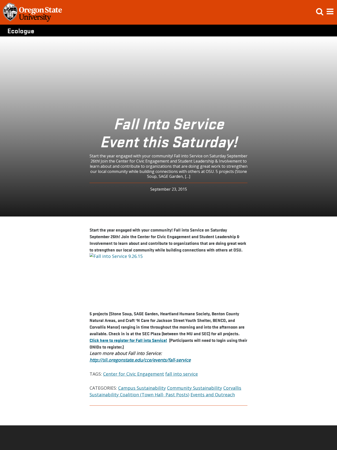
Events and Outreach (212, 395)
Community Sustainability (194, 388)
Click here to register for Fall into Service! (128, 340)
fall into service (181, 374)
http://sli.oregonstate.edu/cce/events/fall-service (140, 360)
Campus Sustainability (142, 388)
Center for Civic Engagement (133, 374)
